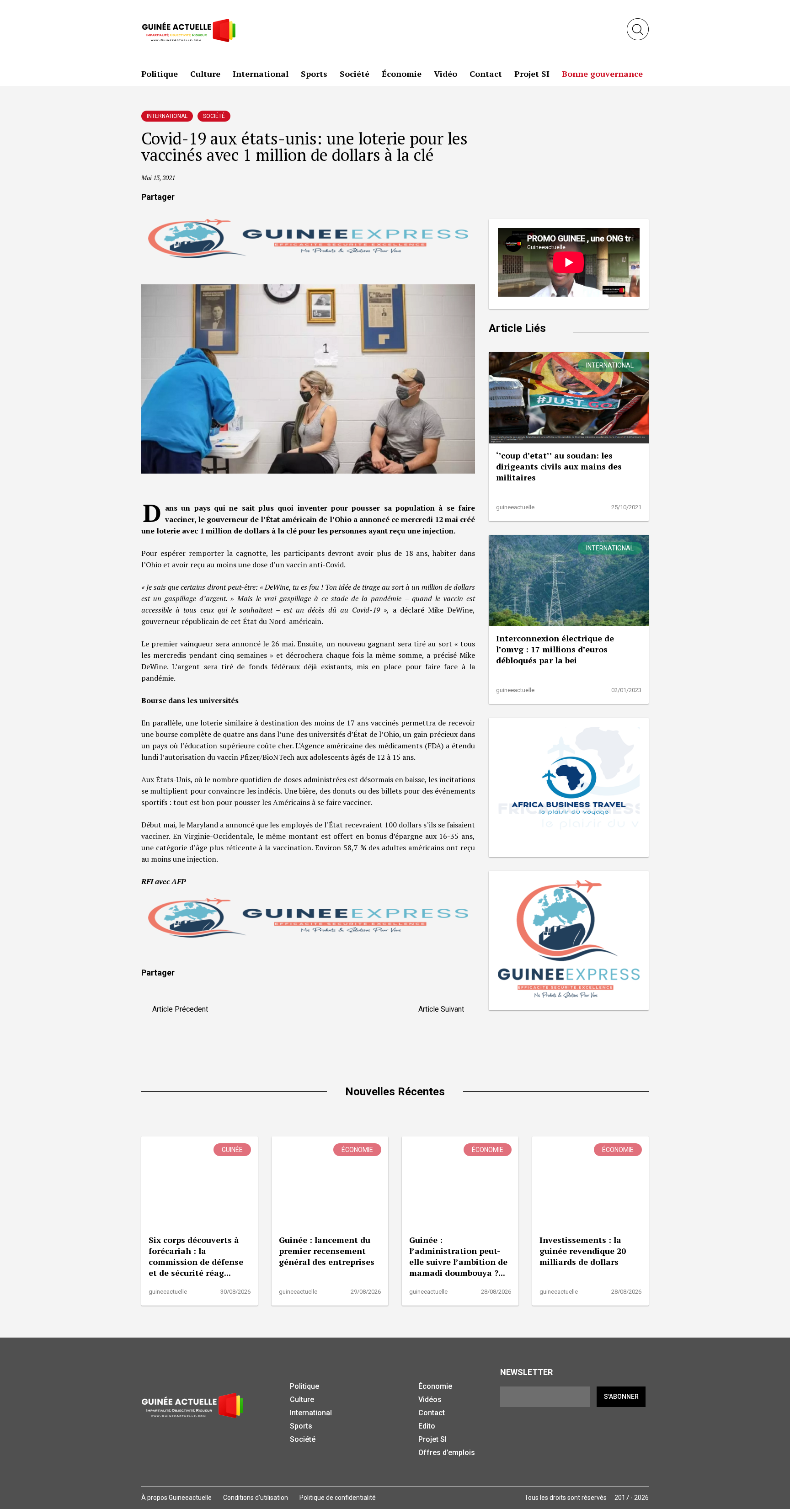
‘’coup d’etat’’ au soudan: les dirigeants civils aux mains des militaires (559, 466)
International (260, 73)
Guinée (232, 1149)
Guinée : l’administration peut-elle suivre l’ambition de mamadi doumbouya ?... (458, 1256)
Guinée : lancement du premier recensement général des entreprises (326, 1250)
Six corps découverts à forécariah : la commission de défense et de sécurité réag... (196, 1256)
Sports (314, 73)
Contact (486, 73)
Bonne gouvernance (602, 73)
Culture (205, 73)
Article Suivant (444, 1009)
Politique (159, 73)
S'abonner (621, 1396)
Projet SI (532, 73)
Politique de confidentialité (337, 1497)
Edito (426, 1426)
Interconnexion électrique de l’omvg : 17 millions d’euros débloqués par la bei (555, 649)
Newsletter (526, 1372)
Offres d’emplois (446, 1452)
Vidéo (445, 73)
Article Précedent (177, 1009)
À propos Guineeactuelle (176, 1497)
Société (354, 73)
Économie (402, 73)
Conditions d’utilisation (255, 1497)
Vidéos (430, 1399)
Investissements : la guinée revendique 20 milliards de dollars (582, 1250)
